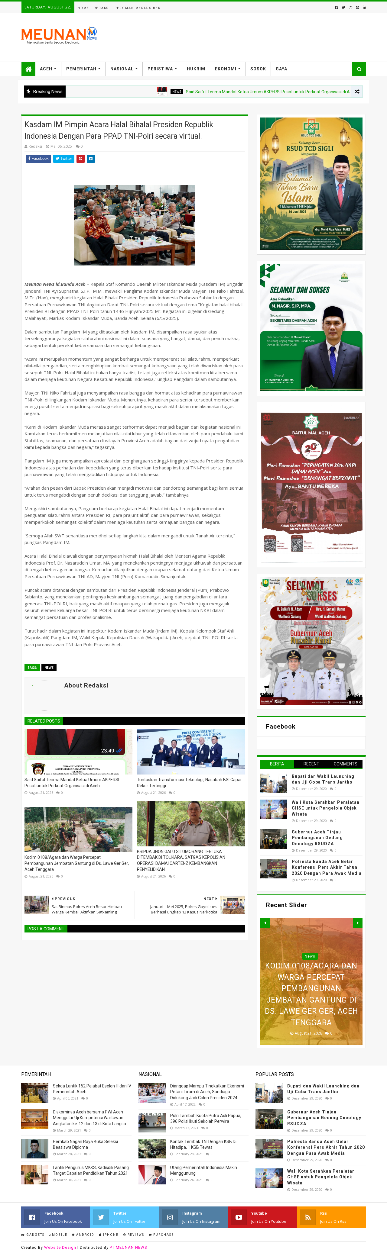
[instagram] (350, 7)
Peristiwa (160, 68)
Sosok (258, 68)
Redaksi (102, 8)
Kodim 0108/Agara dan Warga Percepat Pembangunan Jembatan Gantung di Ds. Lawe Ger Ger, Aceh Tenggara (76, 863)
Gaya (281, 68)
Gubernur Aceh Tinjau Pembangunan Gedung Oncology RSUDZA (317, 837)
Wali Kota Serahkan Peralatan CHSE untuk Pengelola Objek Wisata (325, 808)
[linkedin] (364, 7)
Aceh (46, 68)
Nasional (122, 68)
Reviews (135, 1234)
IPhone (110, 1234)
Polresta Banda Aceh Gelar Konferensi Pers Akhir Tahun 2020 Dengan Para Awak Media (327, 867)
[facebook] (336, 7)
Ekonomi (225, 68)
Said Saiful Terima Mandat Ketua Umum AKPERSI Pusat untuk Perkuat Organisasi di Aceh (236, 91)
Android (84, 1234)
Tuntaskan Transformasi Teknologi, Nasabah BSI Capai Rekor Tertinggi (189, 782)
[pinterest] (357, 7)
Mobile (59, 1234)
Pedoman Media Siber (138, 8)
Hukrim (196, 68)
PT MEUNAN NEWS (128, 1247)
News (141, 91)
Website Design (60, 1247)
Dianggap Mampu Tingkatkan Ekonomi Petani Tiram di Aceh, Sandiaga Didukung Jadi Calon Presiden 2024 (207, 1092)
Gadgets (34, 1234)
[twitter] (343, 7)
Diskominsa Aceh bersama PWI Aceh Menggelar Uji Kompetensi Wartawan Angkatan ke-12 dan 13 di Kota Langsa (89, 1117)
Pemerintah (81, 68)
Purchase (163, 1234)
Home (83, 8)
